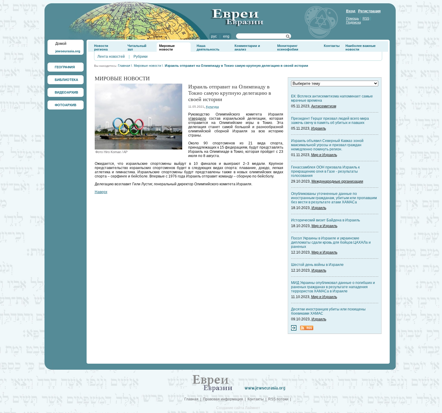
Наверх (101, 192)
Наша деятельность (208, 47)
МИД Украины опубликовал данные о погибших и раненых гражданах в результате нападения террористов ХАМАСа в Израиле (333, 287)
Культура (212, 106)
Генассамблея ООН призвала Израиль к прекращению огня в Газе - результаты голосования (325, 171)
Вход (350, 11)
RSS (366, 18)
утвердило (197, 118)
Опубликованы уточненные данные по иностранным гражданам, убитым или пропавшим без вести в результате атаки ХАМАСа (334, 198)
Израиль (318, 128)
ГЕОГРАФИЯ (65, 67)
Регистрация (369, 11)
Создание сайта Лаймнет (238, 408)
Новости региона (101, 47)
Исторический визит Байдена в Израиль (325, 220)
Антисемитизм (323, 106)
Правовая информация (223, 399)
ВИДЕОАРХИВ (66, 92)
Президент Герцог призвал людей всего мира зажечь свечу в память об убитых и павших (330, 120)
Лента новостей (111, 56)
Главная (124, 65)
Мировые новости (167, 47)
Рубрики (141, 56)
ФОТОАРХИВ (65, 105)
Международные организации (337, 181)
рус (214, 36)
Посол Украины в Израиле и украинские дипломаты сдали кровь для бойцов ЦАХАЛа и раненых (331, 242)
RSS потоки (278, 399)
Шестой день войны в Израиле (317, 265)
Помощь (352, 18)
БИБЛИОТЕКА (66, 80)
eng (226, 36)
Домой (60, 44)
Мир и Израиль (324, 155)
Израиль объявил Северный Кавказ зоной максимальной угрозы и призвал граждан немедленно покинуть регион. (327, 145)
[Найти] (288, 37)
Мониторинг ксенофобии (287, 47)
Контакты (331, 46)
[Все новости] (293, 329)
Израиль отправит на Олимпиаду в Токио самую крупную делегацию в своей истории (236, 65)
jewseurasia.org (67, 51)
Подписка (353, 22)
